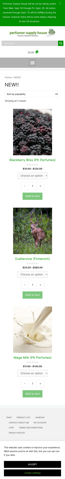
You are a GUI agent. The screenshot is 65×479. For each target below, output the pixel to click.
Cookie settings (32, 472)
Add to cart (32, 196)
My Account (40, 422)
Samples (39, 417)
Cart (11, 427)
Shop (9, 417)
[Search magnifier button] (60, 43)
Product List (23, 417)
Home (8, 77)
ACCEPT (32, 464)
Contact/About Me (19, 422)
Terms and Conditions (31, 427)
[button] (32, 62)
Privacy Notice (17, 433)
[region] (32, 460)
